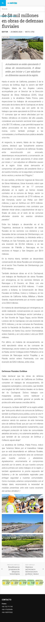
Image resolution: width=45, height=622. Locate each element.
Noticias (40, 590)
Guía (41, 587)
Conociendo (7, 587)
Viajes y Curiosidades (31, 587)
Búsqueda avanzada (8, 16)
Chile (14, 587)
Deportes (19, 587)
